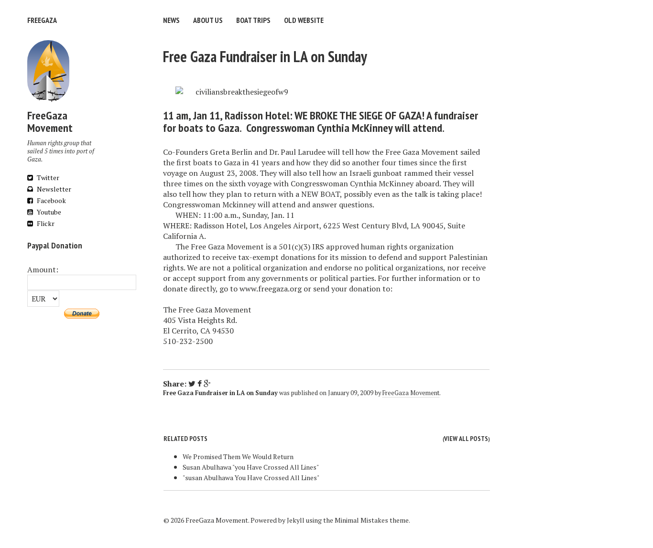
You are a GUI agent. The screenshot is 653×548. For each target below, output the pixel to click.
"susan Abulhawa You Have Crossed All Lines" (251, 477)
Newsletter (53, 188)
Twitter (47, 177)
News (171, 20)
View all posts (466, 438)
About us (208, 20)
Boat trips (253, 20)
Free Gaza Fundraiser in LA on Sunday (265, 56)
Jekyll (296, 520)
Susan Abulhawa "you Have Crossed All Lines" (251, 467)
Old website (304, 20)
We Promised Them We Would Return (238, 456)
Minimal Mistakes (361, 520)
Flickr (44, 223)
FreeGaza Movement (410, 393)
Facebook (50, 200)
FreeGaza (42, 20)
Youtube (48, 211)
